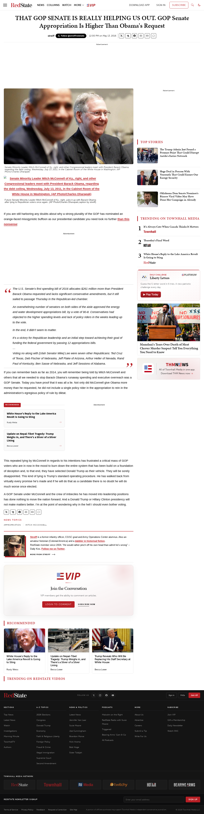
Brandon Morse (76, 736)
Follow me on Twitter (53, 548)
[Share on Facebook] (134, 35)
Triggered (106, 729)
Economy (40, 731)
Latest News (9, 720)
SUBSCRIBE (179, 5)
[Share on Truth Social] (128, 35)
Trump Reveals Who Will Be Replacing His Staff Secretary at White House (112, 659)
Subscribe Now (86, 604)
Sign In (171, 695)
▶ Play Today (150, 294)
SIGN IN (160, 5)
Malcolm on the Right (112, 714)
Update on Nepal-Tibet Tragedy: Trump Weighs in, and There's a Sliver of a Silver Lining (68, 661)
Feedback (40, 810)
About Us (139, 714)
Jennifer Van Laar (77, 720)
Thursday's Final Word (156, 240)
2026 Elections (43, 714)
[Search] (192, 5)
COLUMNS (53, 5)
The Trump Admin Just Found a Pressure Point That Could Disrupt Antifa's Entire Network (179, 153)
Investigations (10, 731)
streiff (51, 35)
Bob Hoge (74, 747)
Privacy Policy (27, 810)
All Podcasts (107, 740)
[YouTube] (112, 695)
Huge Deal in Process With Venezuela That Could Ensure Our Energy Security (179, 175)
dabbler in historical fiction (90, 541)
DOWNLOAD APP (139, 5)
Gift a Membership (176, 720)
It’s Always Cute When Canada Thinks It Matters (171, 227)
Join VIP (194, 695)
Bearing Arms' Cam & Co (114, 735)
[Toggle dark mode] (199, 5)
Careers (138, 725)
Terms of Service (11, 810)
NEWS (40, 5)
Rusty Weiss (12, 669)
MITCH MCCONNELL (36, 525)
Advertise (139, 720)
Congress (41, 720)
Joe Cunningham (77, 731)
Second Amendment (46, 763)
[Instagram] (100, 695)
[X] (93, 695)
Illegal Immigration (45, 752)
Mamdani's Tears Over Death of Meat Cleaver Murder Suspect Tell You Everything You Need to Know (169, 348)
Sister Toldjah (75, 752)
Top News (8, 714)
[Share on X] (121, 35)
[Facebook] (106, 695)
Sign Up (193, 799)
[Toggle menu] (5, 5)
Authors (7, 747)
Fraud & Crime (43, 747)
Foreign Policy (43, 742)
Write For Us (140, 736)
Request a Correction (57, 810)
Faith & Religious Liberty (47, 736)
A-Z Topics (42, 707)
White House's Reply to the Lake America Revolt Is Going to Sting (23, 659)
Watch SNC (173, 731)
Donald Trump (43, 725)
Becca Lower (56, 669)
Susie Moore (75, 725)
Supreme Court (43, 758)
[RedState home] (15, 695)
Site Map (73, 810)
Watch (7, 725)
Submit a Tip (141, 731)
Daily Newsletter (175, 725)
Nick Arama (74, 742)
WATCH (66, 5)
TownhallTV (9, 742)
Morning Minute (11, 736)
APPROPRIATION (12, 525)
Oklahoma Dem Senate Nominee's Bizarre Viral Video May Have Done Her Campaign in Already (179, 197)
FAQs (182, 695)
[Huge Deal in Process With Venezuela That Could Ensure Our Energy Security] (147, 177)
